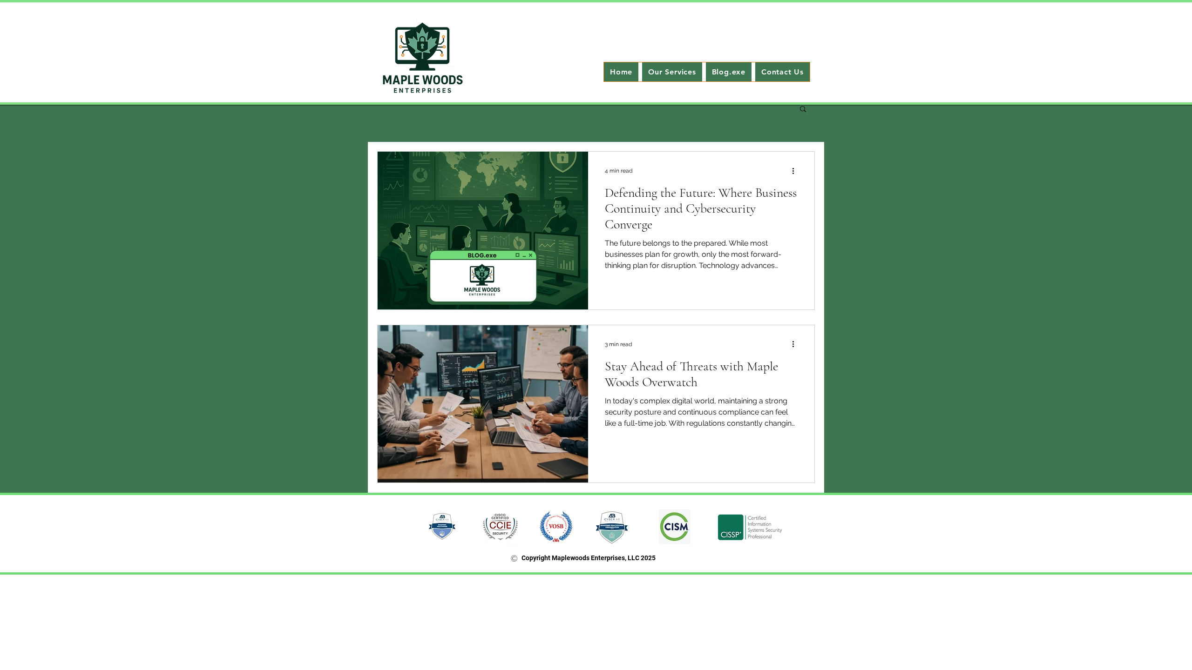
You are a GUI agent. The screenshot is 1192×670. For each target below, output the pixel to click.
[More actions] (796, 170)
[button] (803, 109)
